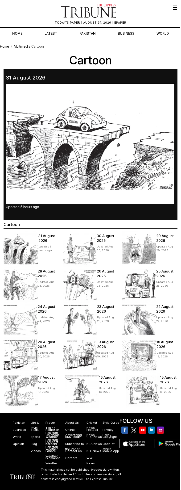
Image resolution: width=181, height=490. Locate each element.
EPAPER (120, 22)
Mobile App (111, 451)
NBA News (94, 444)
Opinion (18, 444)
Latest (51, 33)
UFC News (94, 437)
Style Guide (111, 422)
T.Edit (35, 429)
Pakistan (87, 33)
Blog (34, 444)
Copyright (110, 437)
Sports (35, 437)
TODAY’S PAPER (68, 22)
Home (17, 33)
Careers (71, 458)
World (162, 33)
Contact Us (73, 451)
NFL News (93, 451)
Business (126, 33)
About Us (72, 422)
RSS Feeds (73, 437)
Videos (36, 451)
